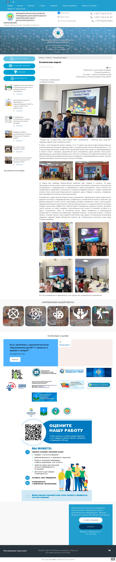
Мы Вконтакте (64, 13)
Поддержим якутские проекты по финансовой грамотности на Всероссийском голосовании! (23, 88)
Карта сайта (22, 551)
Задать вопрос (64, 17)
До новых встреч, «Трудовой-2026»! (19, 148)
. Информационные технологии (62, 559)
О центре (30, 6)
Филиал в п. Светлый (89, 6)
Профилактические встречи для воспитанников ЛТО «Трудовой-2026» (22, 160)
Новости (20, 6)
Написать (15, 359)
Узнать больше (58, 47)
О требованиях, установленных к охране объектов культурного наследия (21, 120)
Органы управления (70, 6)
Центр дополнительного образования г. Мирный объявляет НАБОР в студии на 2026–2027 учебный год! (23, 104)
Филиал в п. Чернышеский (16, 9)
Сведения (53, 6)
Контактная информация (68, 21)
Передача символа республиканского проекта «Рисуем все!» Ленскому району (22, 135)
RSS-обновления (9, 551)
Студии (42, 6)
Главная (10, 6)
